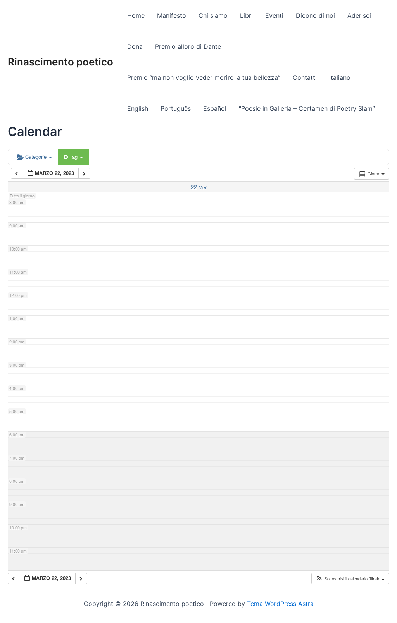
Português (176, 108)
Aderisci (359, 15)
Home (136, 15)
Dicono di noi (315, 15)
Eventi (274, 15)
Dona (135, 46)
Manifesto (171, 15)
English (137, 108)
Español (214, 108)
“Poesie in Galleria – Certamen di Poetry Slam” (307, 108)
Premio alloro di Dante (188, 46)
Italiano (339, 77)
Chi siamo (213, 15)
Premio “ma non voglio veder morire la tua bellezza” (203, 77)
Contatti (305, 77)
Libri (246, 15)
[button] (350, 578)
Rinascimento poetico (60, 62)
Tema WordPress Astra (280, 604)
